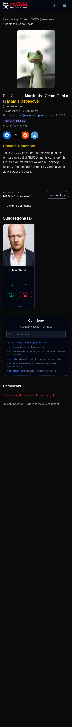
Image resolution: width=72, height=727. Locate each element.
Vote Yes (12, 294)
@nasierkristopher (33, 115)
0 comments (30, 110)
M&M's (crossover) (42, 19)
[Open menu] (64, 5)
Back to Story (57, 194)
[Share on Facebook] (7, 135)
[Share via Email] (34, 135)
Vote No (26, 294)
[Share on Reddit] (25, 135)
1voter (18, 306)
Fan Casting (10, 19)
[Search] (53, 5)
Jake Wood (19, 270)
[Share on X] (16, 135)
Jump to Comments (19, 205)
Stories (24, 19)
